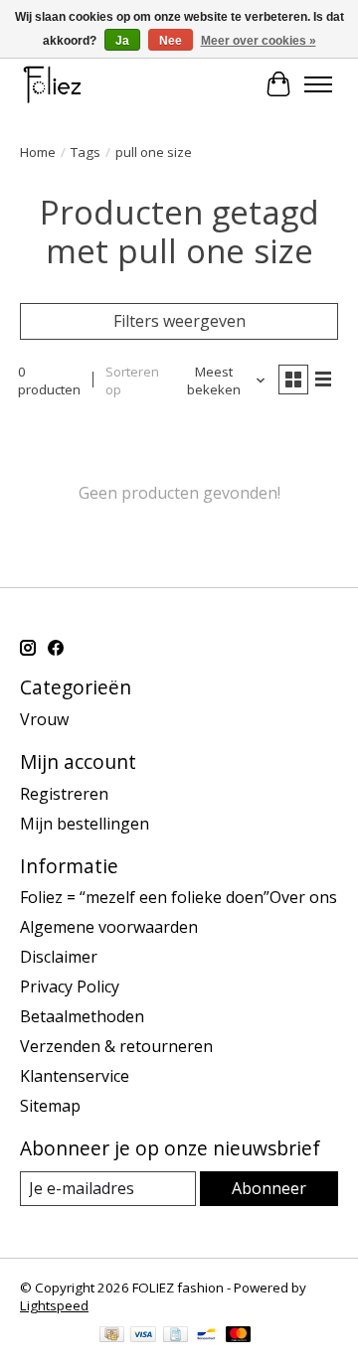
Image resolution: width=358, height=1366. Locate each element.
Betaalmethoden (82, 1016)
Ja (122, 41)
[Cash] (111, 1336)
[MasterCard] (239, 1336)
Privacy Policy (69, 986)
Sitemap (50, 1106)
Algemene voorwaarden (109, 927)
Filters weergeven (179, 321)
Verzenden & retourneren (116, 1046)
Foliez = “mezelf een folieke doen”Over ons (178, 897)
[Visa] (143, 1336)
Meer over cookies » (258, 41)
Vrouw (44, 719)
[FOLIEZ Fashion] (52, 84)
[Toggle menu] (318, 84)
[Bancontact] (206, 1336)
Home (38, 152)
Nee (170, 41)
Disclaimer (58, 957)
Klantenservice (74, 1076)
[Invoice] (175, 1336)
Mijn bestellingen (84, 824)
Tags (85, 152)
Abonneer (269, 1188)
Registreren (64, 794)
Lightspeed (54, 1305)
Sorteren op (132, 380)
